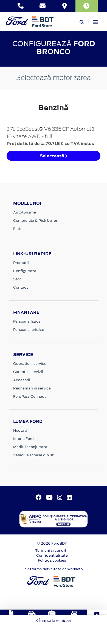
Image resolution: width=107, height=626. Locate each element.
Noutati (20, 430)
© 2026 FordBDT (52, 543)
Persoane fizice (27, 321)
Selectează (52, 156)
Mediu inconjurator (30, 446)
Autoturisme (24, 212)
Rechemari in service (32, 388)
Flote (17, 228)
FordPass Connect (29, 396)
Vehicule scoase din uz (33, 455)
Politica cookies (52, 560)
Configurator (24, 271)
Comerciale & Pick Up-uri (35, 220)
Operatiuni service (29, 363)
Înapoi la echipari (54, 620)
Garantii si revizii (28, 371)
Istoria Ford (23, 438)
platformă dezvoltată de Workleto (53, 569)
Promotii (21, 262)
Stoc (17, 279)
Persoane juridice (28, 329)
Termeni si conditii (52, 550)
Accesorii (21, 380)
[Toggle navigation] (95, 21)
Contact (20, 287)
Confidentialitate (52, 555)
